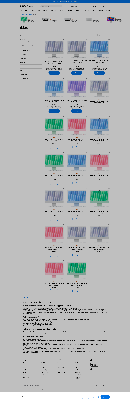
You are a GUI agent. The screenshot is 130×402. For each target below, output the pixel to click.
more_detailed (31, 397)
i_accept (105, 397)
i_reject (95, 397)
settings (85, 397)
